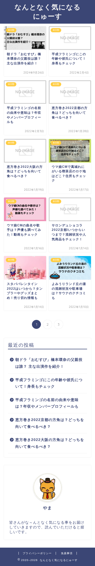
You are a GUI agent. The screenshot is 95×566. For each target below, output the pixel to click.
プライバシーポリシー (37, 553)
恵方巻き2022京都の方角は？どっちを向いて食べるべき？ (49, 423)
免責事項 (67, 553)
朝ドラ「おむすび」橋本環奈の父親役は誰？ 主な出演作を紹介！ (49, 363)
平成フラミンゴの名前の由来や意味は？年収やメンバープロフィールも (47, 403)
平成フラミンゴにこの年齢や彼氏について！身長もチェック (49, 383)
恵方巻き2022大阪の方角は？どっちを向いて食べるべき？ (49, 443)
